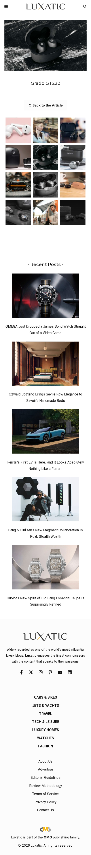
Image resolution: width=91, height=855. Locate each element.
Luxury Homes (45, 730)
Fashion (45, 746)
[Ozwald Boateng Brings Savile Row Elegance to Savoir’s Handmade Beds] (45, 365)
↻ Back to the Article (45, 105)
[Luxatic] (45, 6)
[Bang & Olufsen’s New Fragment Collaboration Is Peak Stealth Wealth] (45, 500)
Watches (45, 738)
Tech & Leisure (45, 722)
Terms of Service (45, 794)
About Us (45, 761)
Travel (45, 714)
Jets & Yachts (45, 705)
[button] (85, 6)
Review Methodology (45, 786)
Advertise (45, 769)
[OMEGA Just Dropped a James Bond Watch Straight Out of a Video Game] (45, 297)
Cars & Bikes (45, 697)
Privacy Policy (45, 802)
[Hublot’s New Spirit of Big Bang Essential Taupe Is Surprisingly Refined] (45, 568)
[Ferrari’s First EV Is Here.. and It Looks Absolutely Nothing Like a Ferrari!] (45, 432)
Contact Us (45, 810)
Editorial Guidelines (46, 777)
